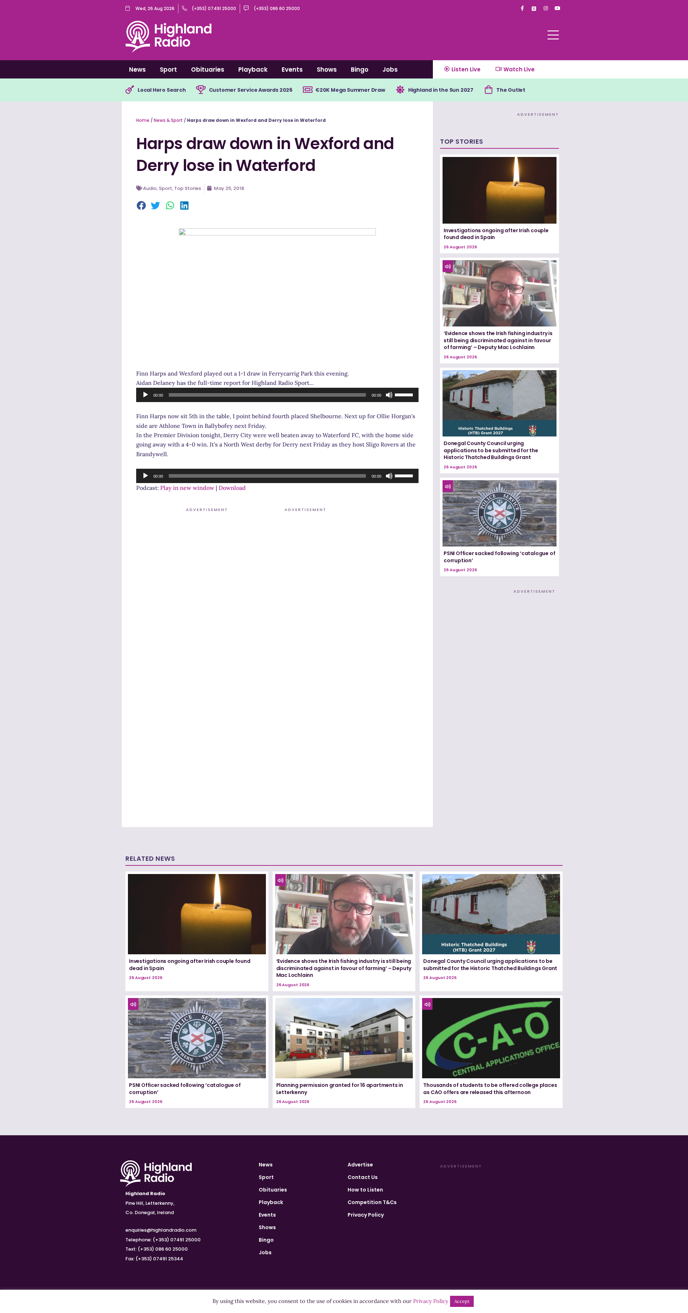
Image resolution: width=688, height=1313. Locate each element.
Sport (168, 69)
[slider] (405, 394)
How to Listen (365, 1189)
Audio (150, 188)
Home (142, 120)
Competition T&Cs (372, 1202)
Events (292, 69)
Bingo (359, 69)
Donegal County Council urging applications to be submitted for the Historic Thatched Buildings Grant (491, 450)
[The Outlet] (488, 90)
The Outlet (510, 90)
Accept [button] (461, 1301)
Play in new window (187, 487)
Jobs (390, 69)
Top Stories (187, 188)
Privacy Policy (366, 1214)
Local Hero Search (162, 90)
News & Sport (168, 120)
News (137, 69)
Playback (253, 69)
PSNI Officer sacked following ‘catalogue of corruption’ (499, 557)
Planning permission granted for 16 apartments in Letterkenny (339, 1089)
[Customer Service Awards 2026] (201, 90)
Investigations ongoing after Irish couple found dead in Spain (496, 234)
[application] (277, 395)
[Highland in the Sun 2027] (400, 90)
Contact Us (363, 1177)
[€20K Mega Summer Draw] (307, 90)
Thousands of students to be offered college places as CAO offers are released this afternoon (490, 1089)
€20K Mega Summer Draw (350, 90)
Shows (327, 69)
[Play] (145, 394)
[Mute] (389, 394)
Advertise (360, 1164)
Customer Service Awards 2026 (250, 90)
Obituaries (207, 69)
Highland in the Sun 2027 (440, 90)
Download (232, 487)
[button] (141, 206)
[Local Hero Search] (129, 90)
